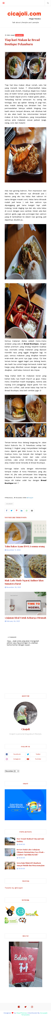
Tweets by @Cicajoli (14, 888)
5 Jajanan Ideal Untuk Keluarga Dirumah (25, 617)
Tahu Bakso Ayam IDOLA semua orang (25, 546)
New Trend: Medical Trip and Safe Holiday (30, 840)
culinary (9, 503)
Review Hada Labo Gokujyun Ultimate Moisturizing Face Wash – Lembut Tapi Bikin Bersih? (31, 852)
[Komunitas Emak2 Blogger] (20, 915)
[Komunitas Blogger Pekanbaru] (32, 915)
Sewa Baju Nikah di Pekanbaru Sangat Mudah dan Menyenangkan (30, 864)
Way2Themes (21, 1013)
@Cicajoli (30, 497)
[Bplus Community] (11, 924)
